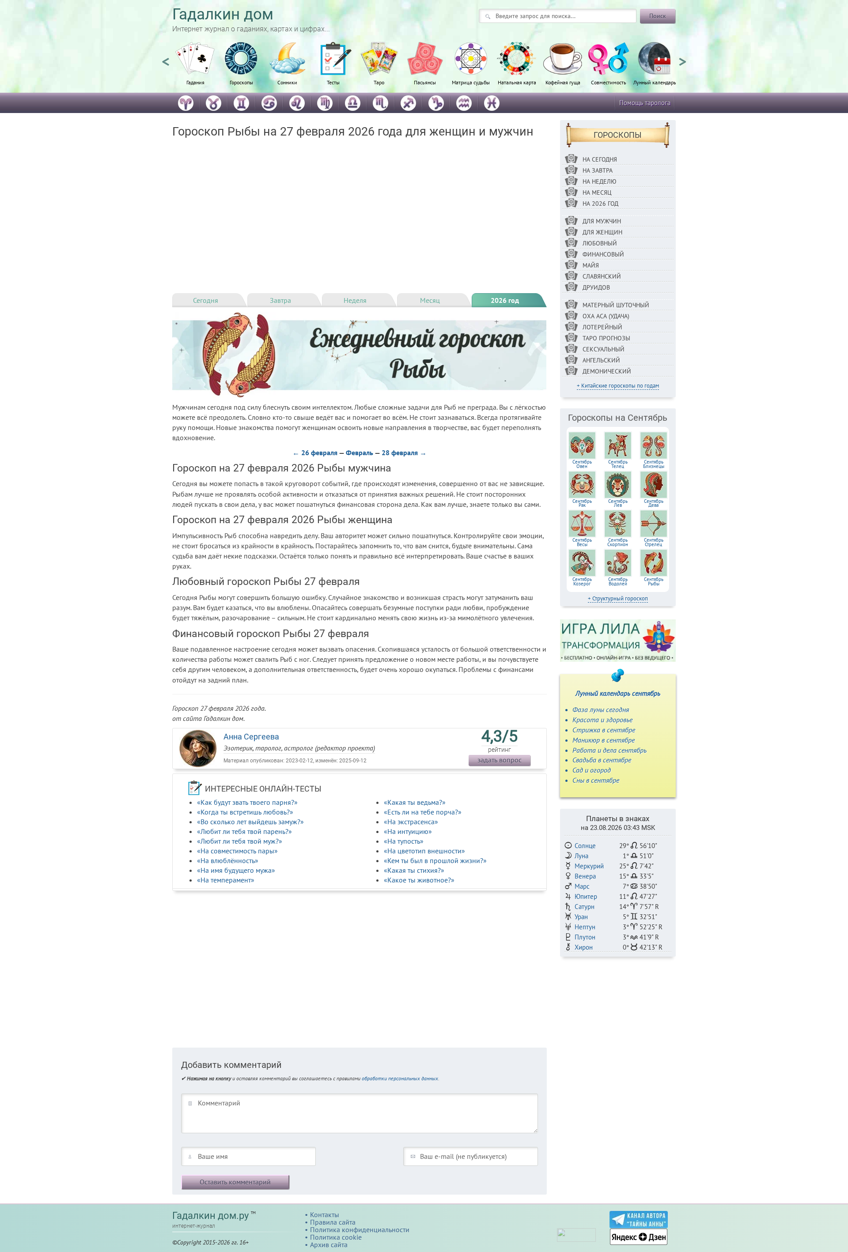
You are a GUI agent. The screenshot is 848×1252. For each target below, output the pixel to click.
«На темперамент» (225, 879)
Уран (581, 917)
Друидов (596, 287)
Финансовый (603, 254)
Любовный (600, 243)
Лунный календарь (654, 82)
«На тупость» (404, 841)
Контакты (324, 1214)
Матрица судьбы (471, 82)
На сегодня (600, 159)
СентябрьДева (653, 503)
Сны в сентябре (595, 780)
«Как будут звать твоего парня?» (247, 802)
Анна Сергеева (251, 736)
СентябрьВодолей (618, 581)
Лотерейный (602, 327)
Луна (581, 856)
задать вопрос (499, 759)
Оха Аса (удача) (606, 316)
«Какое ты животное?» (419, 879)
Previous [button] (165, 57)
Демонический (607, 371)
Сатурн (584, 906)
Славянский (602, 276)
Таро (379, 82)
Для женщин (602, 232)
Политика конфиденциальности (359, 1229)
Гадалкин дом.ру (210, 1215)
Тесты (333, 82)
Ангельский (601, 360)
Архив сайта (329, 1244)
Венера (585, 876)
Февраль (359, 452)
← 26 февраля (314, 452)
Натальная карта (517, 82)
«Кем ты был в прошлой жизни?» (435, 860)
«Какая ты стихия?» (414, 870)
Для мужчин (602, 221)
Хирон (584, 947)
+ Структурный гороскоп (618, 598)
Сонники (287, 82)
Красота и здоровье (602, 719)
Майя (591, 265)
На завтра (598, 170)
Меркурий (589, 866)
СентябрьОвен (582, 464)
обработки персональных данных (400, 1078)
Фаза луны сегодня (600, 709)
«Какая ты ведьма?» (415, 802)
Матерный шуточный (616, 305)
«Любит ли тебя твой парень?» (244, 831)
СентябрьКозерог (582, 581)
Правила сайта (333, 1222)
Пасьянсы (425, 82)
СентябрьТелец (618, 464)
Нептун (585, 927)
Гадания (195, 82)
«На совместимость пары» (237, 850)
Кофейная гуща (562, 82)
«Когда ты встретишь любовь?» (245, 811)
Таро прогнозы (606, 338)
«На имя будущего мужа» (236, 870)
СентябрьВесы (582, 542)
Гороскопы (241, 82)
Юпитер (586, 896)
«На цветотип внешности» (424, 850)
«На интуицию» (408, 831)
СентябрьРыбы (653, 581)
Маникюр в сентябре (603, 739)
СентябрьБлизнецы (653, 464)
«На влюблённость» (227, 860)
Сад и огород (591, 770)
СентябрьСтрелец (653, 542)
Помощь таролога (644, 102)
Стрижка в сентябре (603, 729)
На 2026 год (600, 203)
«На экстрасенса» (411, 821)
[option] (195, 68)
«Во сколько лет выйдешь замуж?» (250, 821)
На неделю (600, 181)
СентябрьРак (582, 503)
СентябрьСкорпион (617, 542)
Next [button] (682, 57)
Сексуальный (604, 349)
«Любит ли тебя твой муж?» (239, 841)
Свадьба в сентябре (601, 759)
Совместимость (608, 82)
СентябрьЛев (618, 503)
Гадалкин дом (222, 14)
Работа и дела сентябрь (609, 750)
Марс (582, 886)
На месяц (597, 192)
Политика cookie (336, 1237)
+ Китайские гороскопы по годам (618, 385)
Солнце (585, 845)
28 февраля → (404, 452)
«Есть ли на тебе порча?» (423, 811)
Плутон (585, 937)
